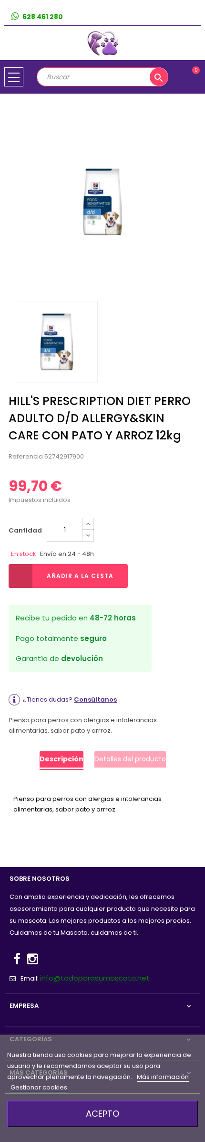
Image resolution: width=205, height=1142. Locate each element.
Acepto (102, 1114)
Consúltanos (95, 699)
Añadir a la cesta (80, 576)
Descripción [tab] (61, 759)
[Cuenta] (193, 17)
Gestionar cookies (38, 1087)
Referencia (26, 456)
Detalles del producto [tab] (130, 759)
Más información (163, 1076)
